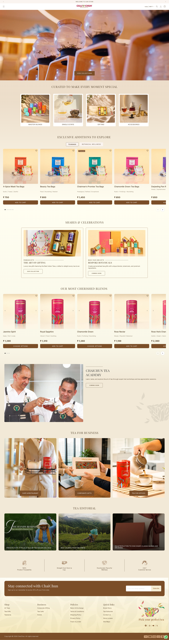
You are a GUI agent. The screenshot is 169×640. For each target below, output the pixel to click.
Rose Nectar (119, 332)
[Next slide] (163, 210)
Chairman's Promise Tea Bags (90, 186)
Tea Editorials (108, 611)
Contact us (107, 615)
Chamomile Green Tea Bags (126, 186)
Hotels (39, 615)
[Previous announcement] (3, 1)
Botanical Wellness (91, 144)
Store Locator (108, 618)
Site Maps (106, 622)
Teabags (72, 144)
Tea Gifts (7, 611)
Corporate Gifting (43, 608)
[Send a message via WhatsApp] (166, 637)
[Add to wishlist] (36, 150)
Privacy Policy (75, 618)
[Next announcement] (166, 1)
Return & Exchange (77, 608)
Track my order (75, 622)
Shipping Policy (75, 615)
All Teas (7, 608)
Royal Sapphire (47, 332)
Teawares (7, 615)
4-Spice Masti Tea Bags (13, 186)
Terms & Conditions (77, 611)
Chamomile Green (85, 332)
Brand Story (107, 608)
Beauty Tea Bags (47, 186)
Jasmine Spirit (9, 332)
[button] (4, 6)
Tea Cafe (40, 611)
